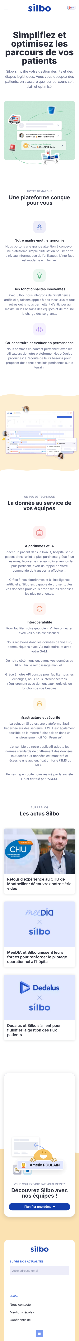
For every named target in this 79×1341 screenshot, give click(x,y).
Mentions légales (22, 1312)
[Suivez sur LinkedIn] (39, 1333)
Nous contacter (21, 1304)
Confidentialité (20, 1320)
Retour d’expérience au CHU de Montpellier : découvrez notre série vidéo (39, 884)
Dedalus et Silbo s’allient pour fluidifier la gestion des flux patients (34, 1030)
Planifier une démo (38, 1207)
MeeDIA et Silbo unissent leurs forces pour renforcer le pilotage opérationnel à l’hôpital (37, 957)
